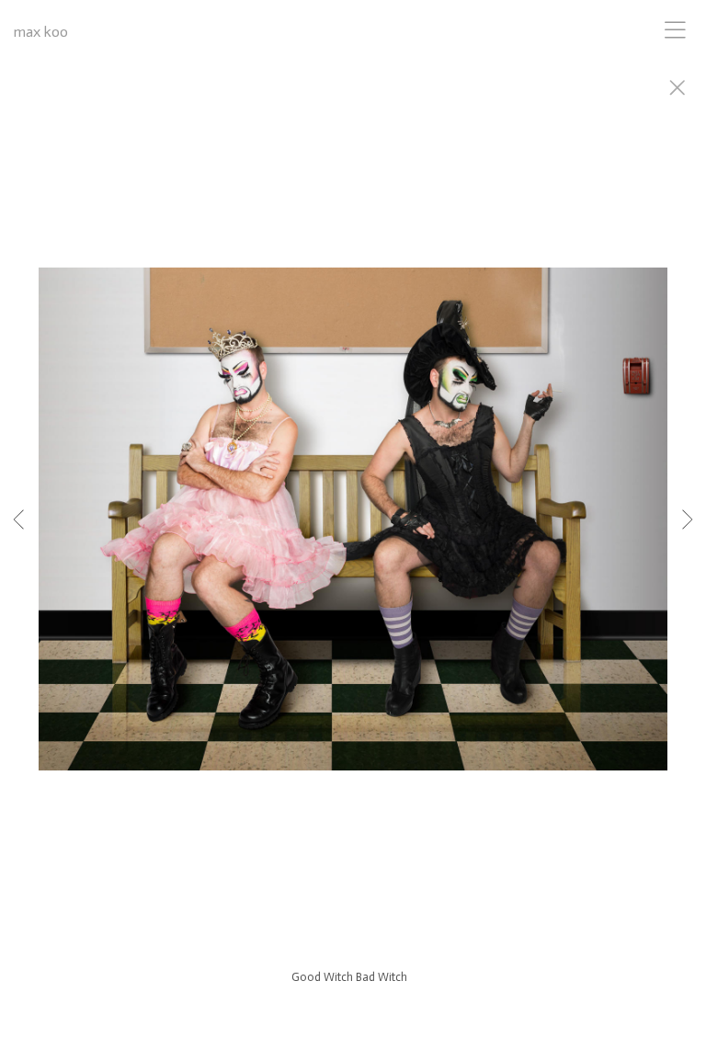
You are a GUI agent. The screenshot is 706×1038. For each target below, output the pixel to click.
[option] (353, 542)
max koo (41, 31)
